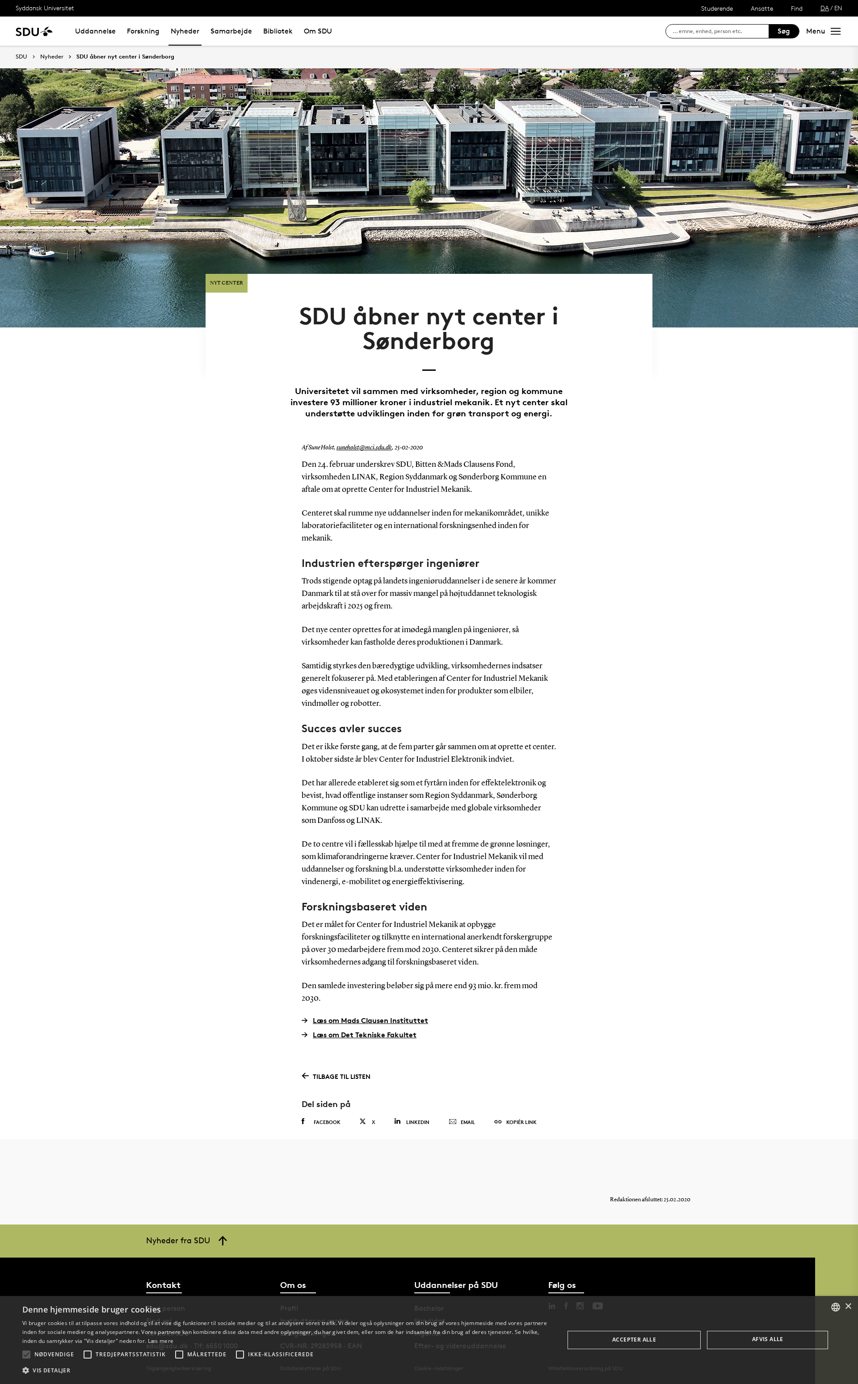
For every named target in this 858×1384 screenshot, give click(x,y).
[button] (26, 1354)
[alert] (429, 1340)
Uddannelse (95, 31)
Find (797, 8)
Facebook (327, 1122)
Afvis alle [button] (767, 1339)
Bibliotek (278, 31)
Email (468, 1122)
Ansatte (762, 8)
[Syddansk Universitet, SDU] (34, 31)
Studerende (717, 8)
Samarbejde (231, 31)
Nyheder (185, 31)
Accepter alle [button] (634, 1339)
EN (838, 8)
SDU (21, 56)
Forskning (143, 31)
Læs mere (160, 1341)
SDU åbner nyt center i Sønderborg (125, 57)
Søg (784, 31)
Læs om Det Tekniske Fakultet (364, 1034)
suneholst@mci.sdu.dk (364, 448)
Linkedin (417, 1122)
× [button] (848, 1306)
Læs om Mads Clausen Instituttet (370, 1020)
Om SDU (318, 31)
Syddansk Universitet (45, 8)
